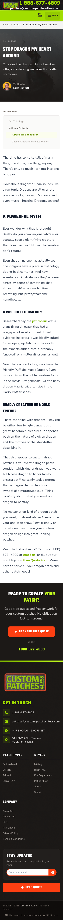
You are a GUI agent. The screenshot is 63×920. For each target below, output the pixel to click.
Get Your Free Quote (34, 631)
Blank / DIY (9, 781)
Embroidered (10, 764)
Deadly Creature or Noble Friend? (30, 141)
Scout (37, 792)
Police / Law (41, 781)
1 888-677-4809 (39, 3)
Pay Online (9, 827)
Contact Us (9, 816)
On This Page (16, 121)
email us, (29, 555)
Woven (7, 769)
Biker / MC (40, 769)
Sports (38, 786)
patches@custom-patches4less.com (35, 8)
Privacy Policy (10, 833)
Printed (7, 775)
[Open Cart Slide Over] (40, 15)
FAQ (5, 822)
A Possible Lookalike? (25, 134)
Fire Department (43, 775)
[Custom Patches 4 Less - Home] (11, 5)
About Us (8, 811)
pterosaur (39, 321)
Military (38, 764)
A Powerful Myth (18, 128)
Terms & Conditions (14, 839)
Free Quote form (35, 560)
